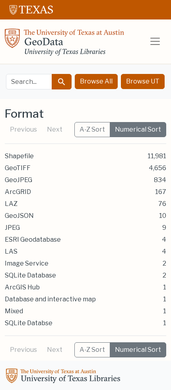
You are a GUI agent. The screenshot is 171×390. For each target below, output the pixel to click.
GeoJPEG (18, 180)
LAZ (11, 204)
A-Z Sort (92, 129)
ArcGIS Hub (22, 287)
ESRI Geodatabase (33, 239)
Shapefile (19, 156)
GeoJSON (19, 215)
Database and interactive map (50, 299)
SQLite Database (30, 275)
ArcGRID (18, 192)
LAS (11, 251)
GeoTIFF (18, 168)
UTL (64, 377)
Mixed (14, 311)
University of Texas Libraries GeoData (64, 44)
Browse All (96, 81)
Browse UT (142, 81)
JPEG (12, 227)
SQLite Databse (28, 323)
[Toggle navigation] (155, 41)
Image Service (27, 263)
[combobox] (29, 81)
